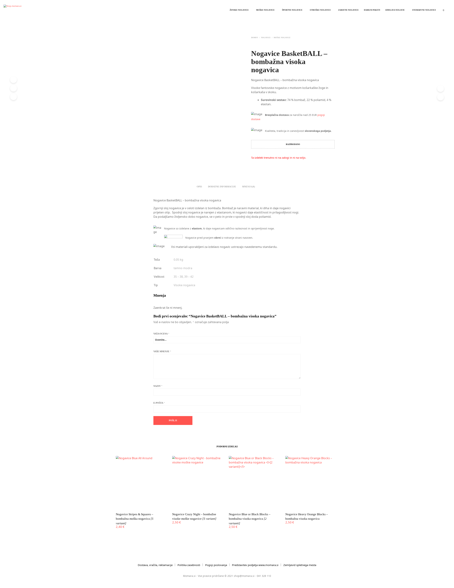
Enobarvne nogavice (424, 10)
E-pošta (159, 403)
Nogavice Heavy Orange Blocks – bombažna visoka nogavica (306, 517)
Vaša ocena (161, 333)
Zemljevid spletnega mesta (299, 565)
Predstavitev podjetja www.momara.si (255, 565)
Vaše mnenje (162, 351)
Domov (254, 38)
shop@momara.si (244, 576)
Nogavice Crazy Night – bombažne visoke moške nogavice (194, 517)
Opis (199, 186)
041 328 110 (264, 576)
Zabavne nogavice (348, 10)
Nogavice (266, 38)
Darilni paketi (372, 10)
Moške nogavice (265, 10)
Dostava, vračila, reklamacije (155, 565)
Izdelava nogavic (395, 10)
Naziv (157, 386)
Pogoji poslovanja (216, 565)
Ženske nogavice (239, 10)
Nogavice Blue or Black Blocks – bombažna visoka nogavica (249, 519)
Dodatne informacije (222, 186)
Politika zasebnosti (189, 565)
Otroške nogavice (320, 10)
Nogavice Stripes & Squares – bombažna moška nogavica (134, 519)
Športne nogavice (292, 10)
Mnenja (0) (248, 186)
